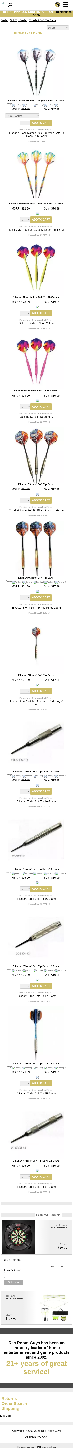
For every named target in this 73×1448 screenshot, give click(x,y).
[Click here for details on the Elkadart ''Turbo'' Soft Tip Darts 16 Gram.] (36, 813)
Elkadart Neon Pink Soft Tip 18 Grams (36, 390)
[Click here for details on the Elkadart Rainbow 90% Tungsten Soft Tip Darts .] (36, 147)
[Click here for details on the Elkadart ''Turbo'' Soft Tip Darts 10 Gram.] (36, 716)
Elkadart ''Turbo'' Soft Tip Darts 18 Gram (36, 1063)
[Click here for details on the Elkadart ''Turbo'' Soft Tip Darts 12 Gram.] (36, 910)
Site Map (5, 1415)
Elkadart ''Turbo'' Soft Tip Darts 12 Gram (36, 966)
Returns (9, 1398)
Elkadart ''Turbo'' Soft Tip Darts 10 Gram (36, 771)
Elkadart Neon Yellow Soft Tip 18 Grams (36, 297)
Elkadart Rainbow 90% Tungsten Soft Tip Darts (36, 203)
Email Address (13, 1270)
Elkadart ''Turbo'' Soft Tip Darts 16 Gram (36, 869)
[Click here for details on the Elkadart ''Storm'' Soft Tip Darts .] (36, 428)
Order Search (14, 1403)
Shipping (10, 1408)
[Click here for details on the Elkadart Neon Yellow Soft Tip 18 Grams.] (36, 241)
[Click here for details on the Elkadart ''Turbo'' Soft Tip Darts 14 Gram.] (36, 1105)
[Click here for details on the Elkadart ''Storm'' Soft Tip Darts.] (36, 522)
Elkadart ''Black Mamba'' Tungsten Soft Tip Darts (36, 100)
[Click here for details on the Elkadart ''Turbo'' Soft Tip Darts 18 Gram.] (36, 1007)
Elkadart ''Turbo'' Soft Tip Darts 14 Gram (36, 1160)
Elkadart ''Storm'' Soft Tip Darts (36, 484)
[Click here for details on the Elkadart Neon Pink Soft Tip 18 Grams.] (36, 335)
